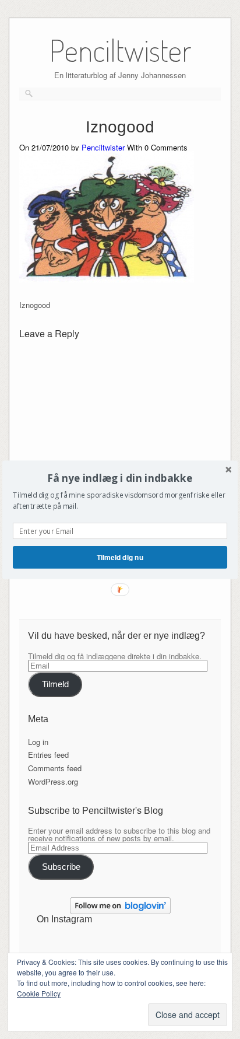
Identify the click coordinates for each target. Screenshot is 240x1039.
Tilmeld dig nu (120, 557)
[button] (120, 478)
